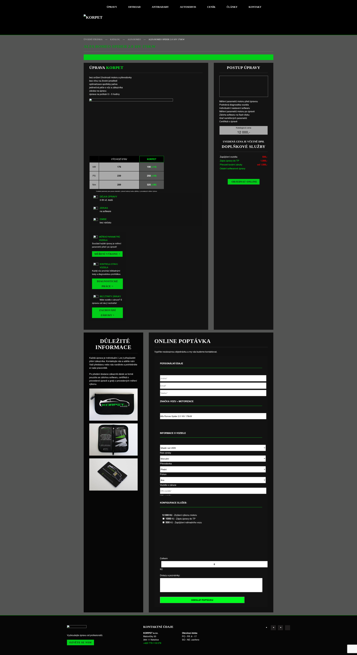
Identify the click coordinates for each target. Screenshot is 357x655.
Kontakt (255, 7)
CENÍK (211, 7)
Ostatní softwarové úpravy (232, 168)
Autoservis (188, 7)
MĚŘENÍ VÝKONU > (107, 254)
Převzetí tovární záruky (231, 164)
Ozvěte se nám (80, 642)
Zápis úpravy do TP (229, 160)
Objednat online (244, 181)
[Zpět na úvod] (94, 17)
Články (232, 7)
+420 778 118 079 (152, 643)
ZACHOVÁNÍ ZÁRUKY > (107, 313)
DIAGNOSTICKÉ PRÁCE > (107, 284)
